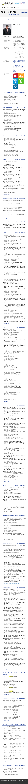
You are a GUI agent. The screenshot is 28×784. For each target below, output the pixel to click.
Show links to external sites (12, 583)
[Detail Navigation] (24, 3)
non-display (21, 92)
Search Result (9, 7)
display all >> (7, 194)
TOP (2, 7)
